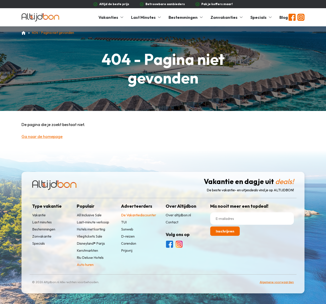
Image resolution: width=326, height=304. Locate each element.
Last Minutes (143, 17)
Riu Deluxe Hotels (90, 257)
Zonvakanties (224, 17)
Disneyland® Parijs (91, 243)
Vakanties (108, 17)
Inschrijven (225, 231)
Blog (283, 17)
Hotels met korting (91, 229)
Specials (258, 17)
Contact (172, 222)
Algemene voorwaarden (277, 282)
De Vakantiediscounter (138, 215)
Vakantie (39, 215)
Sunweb (127, 229)
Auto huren (85, 264)
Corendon (128, 243)
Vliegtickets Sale (89, 236)
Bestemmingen (183, 17)
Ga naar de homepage (42, 136)
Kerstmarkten (87, 250)
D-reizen (128, 236)
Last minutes (42, 222)
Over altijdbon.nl (178, 215)
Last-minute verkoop (93, 222)
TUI (124, 222)
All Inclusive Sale (89, 215)
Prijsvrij (126, 250)
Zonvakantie (41, 236)
